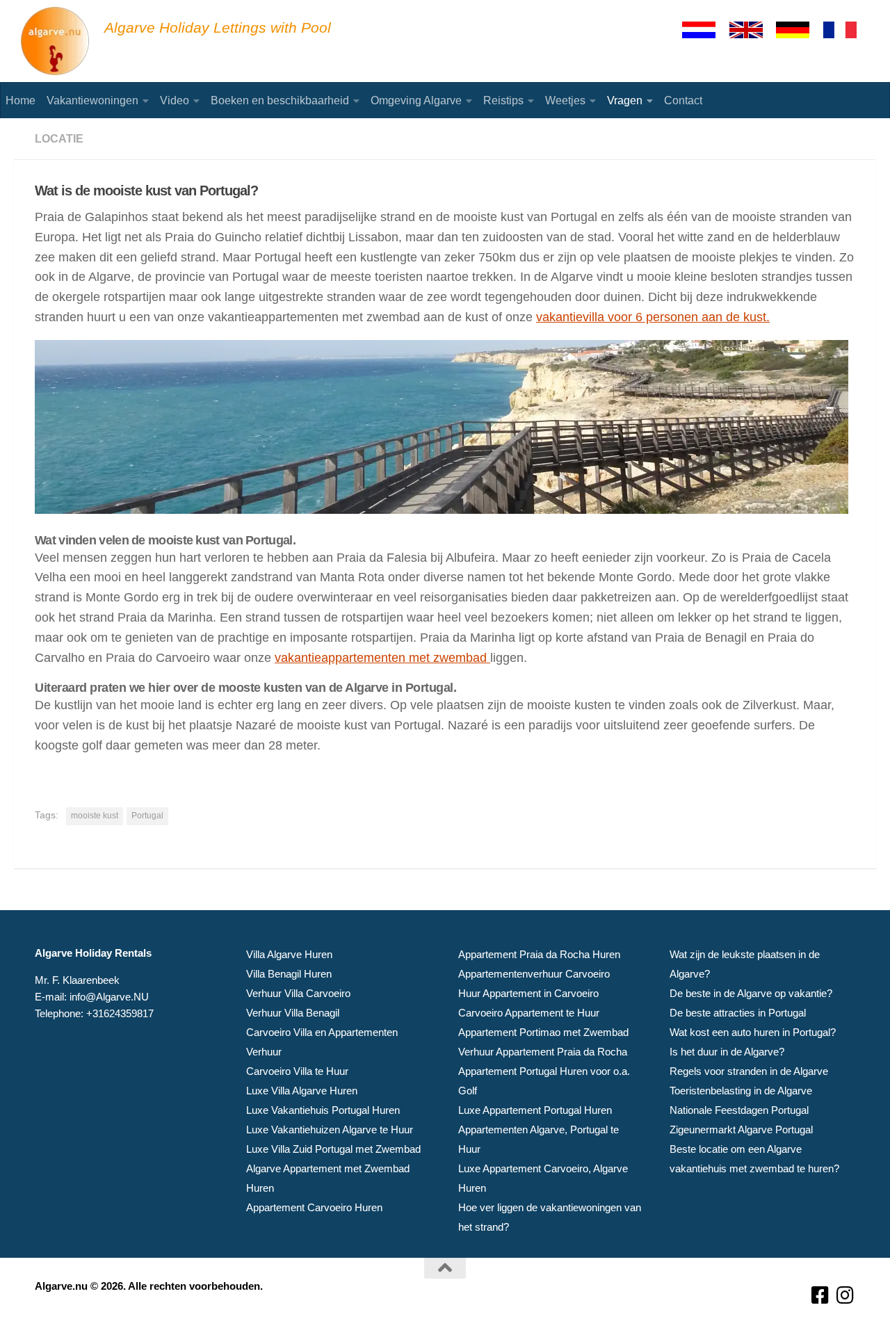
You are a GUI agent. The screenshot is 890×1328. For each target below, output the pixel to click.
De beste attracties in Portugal (738, 1013)
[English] (752, 30)
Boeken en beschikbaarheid (280, 100)
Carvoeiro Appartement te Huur (528, 1013)
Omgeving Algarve (416, 100)
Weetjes (565, 100)
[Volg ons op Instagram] (845, 1296)
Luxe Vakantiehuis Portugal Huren (323, 1110)
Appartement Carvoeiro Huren (314, 1207)
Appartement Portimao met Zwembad (543, 1032)
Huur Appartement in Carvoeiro (528, 993)
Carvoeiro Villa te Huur (297, 1071)
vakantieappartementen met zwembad (382, 658)
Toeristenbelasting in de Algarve (741, 1090)
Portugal (147, 815)
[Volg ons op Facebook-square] (820, 1296)
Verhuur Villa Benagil (292, 1013)
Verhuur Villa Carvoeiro (298, 993)
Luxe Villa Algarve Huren (301, 1090)
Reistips (503, 100)
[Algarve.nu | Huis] (55, 41)
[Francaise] (846, 30)
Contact (683, 100)
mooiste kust (94, 815)
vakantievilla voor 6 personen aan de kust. (653, 317)
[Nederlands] (705, 30)
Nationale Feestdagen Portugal (739, 1110)
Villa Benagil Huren (289, 974)
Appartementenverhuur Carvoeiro (534, 974)
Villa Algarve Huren (289, 954)
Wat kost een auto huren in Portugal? (753, 1032)
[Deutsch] (799, 30)
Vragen (624, 100)
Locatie (59, 139)
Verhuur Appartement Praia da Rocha (542, 1052)
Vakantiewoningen (92, 100)
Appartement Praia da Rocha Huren (539, 954)
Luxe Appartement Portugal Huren (535, 1110)
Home (20, 100)
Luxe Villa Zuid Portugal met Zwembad (333, 1149)
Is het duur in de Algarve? (727, 1052)
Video (174, 100)
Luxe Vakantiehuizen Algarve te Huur (329, 1129)
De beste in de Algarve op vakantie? (751, 993)
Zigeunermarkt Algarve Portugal (741, 1129)
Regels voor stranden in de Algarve (749, 1071)
